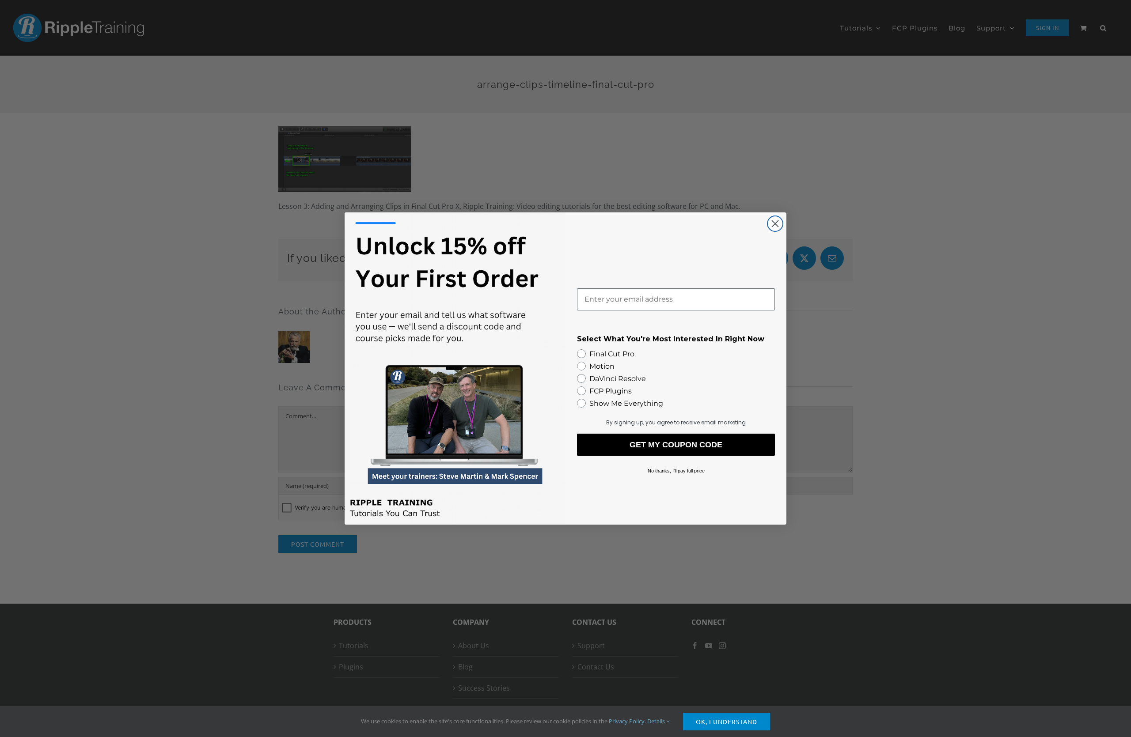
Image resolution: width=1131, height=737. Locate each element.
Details (656, 721)
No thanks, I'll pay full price (676, 470)
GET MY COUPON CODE (676, 444)
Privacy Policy (627, 721)
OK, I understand (726, 722)
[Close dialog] (775, 223)
